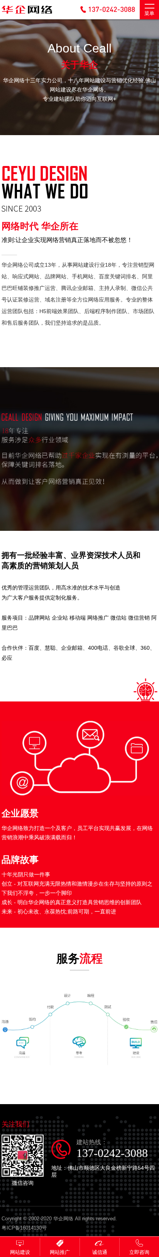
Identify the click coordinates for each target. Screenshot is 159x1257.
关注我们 (15, 1124)
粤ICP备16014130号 (24, 1228)
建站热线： (112, 1149)
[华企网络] (27, 14)
